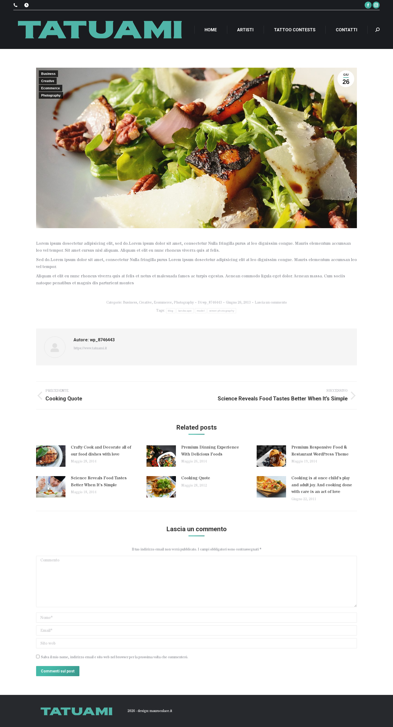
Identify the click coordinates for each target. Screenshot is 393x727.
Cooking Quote (195, 478)
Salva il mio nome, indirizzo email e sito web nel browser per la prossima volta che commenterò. (114, 657)
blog (171, 310)
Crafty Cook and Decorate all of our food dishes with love (101, 450)
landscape (185, 310)
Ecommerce (50, 88)
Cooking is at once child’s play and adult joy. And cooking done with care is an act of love (321, 485)
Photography (51, 95)
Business (48, 74)
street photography (221, 310)
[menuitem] (210, 29)
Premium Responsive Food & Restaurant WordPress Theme (320, 450)
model (201, 310)
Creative (47, 81)
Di (210, 302)
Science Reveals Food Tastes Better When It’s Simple (99, 481)
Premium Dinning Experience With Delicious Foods (210, 450)
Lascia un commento (271, 302)
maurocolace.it (161, 711)
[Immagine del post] (51, 456)
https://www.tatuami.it (90, 348)
